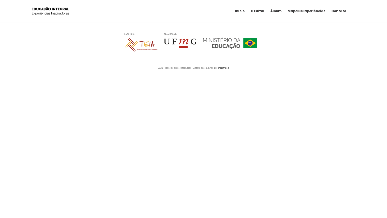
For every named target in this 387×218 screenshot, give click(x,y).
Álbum (276, 11)
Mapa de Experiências (306, 11)
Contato (338, 11)
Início (240, 11)
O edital (257, 11)
